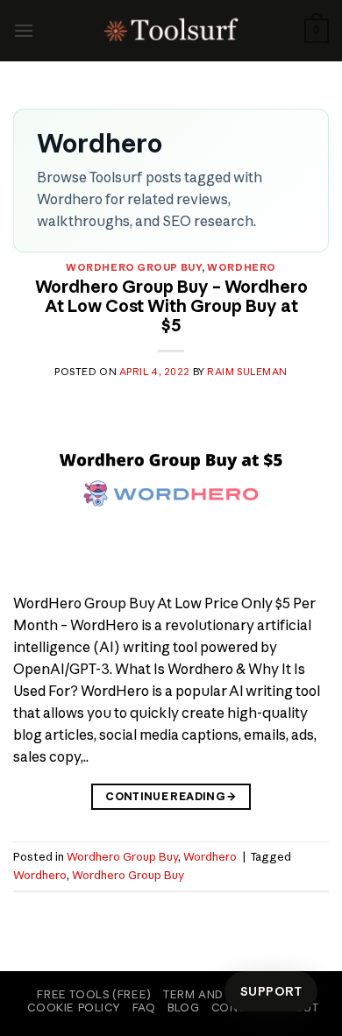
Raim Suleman (247, 371)
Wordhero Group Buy (134, 267)
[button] (23, 30)
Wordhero (241, 267)
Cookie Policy (73, 1007)
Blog (183, 1007)
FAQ (144, 1007)
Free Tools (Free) (94, 994)
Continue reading (171, 796)
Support (271, 991)
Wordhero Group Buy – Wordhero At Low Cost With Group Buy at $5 (171, 306)
